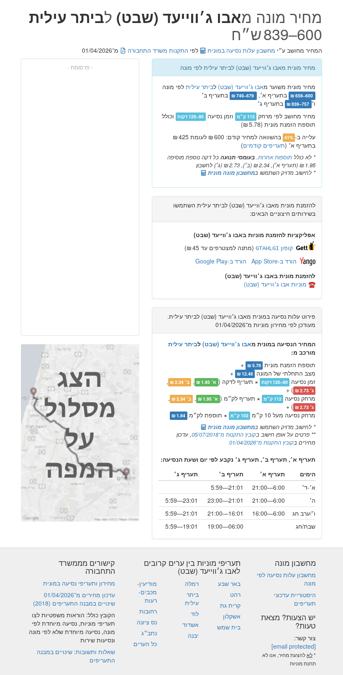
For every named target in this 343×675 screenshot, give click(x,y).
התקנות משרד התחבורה (157, 50)
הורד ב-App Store (274, 261)
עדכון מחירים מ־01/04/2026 (79, 595)
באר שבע (229, 583)
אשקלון (232, 616)
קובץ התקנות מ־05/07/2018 (224, 434)
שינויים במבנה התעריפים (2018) (74, 603)
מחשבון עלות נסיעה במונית (240, 50)
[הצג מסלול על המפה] (80, 433)
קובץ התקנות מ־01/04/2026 (261, 442)
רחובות (148, 611)
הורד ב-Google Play (220, 261)
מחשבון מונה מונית (230, 172)
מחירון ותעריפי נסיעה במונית (79, 583)
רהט (235, 594)
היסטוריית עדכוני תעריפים (295, 599)
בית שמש (229, 627)
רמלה (192, 583)
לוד (195, 613)
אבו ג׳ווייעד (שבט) (241, 86)
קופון (274, 247)
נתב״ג (149, 633)
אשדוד (190, 624)
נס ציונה (147, 622)
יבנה (193, 635)
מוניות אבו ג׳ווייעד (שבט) (275, 284)
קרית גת (230, 605)
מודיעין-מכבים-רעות (147, 591)
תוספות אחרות (275, 157)
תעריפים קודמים (264, 145)
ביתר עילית (199, 86)
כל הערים (145, 643)
